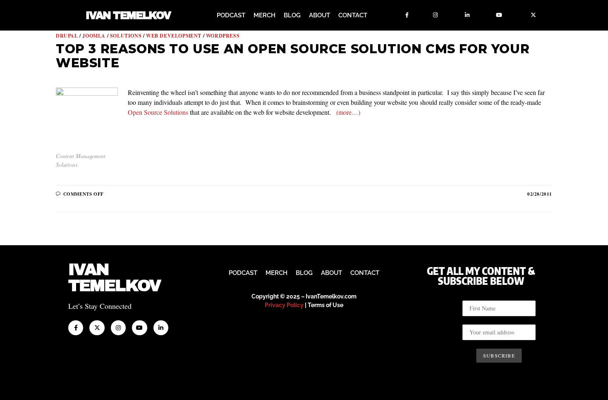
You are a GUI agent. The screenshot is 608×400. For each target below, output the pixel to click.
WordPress (222, 35)
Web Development (173, 35)
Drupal (67, 35)
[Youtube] (499, 15)
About (319, 15)
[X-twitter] (534, 15)
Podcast (231, 15)
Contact (352, 15)
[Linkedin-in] (467, 15)
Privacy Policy (284, 305)
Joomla (93, 35)
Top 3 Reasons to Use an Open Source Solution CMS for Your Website (292, 56)
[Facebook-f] (407, 15)
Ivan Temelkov (128, 15)
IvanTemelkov (114, 277)
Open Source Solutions (158, 112)
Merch (264, 15)
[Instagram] (435, 15)
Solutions (125, 35)
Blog (292, 15)
